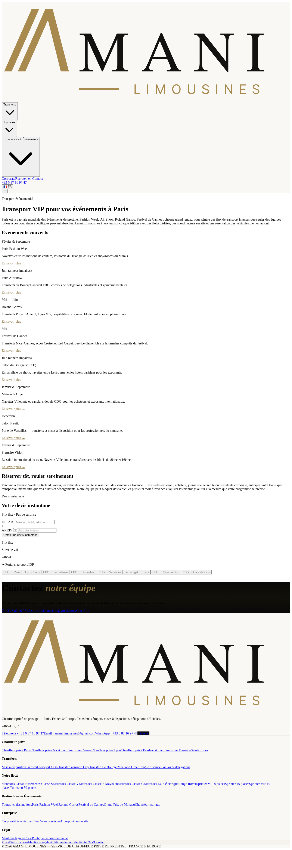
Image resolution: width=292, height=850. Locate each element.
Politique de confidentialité (50, 838)
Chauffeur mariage (147, 804)
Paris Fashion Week (45, 804)
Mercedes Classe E (14, 784)
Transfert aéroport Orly (73, 767)
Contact (37, 178)
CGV (28, 838)
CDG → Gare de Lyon (196, 572)
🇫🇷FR (7, 186)
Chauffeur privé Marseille (173, 750)
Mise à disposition (14, 767)
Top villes (9, 122)
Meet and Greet (128, 767)
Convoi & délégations (175, 767)
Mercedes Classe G (131, 784)
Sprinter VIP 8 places (210, 784)
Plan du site (80, 821)
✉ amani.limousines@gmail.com (52, 611)
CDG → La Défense (55, 572)
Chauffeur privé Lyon (106, 750)
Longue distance (150, 767)
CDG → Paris (11, 572)
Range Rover (187, 784)
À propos (66, 821)
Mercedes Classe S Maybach (98, 784)
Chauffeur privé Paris (16, 750)
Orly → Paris (32, 572)
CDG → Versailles (110, 572)
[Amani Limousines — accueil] (146, 100)
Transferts (9, 104)
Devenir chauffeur (27, 821)
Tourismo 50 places (23, 787)
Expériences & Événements (20, 139)
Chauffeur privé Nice (45, 750)
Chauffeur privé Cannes (75, 750)
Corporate (8, 178)
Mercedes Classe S (40, 784)
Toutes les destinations (17, 804)
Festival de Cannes (91, 804)
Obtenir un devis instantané (20, 535)
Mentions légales (13, 838)
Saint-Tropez (199, 750)
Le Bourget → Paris (137, 572)
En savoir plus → (13, 263)
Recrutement (23, 178)
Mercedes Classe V (66, 784)
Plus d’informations (15, 842)
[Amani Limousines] (146, 711)
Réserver (143, 733)
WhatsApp (82, 611)
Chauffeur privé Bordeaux (138, 750)
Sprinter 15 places (237, 784)
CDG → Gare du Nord (165, 572)
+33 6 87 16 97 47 (14, 182)
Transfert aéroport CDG (42, 767)
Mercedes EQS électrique (161, 784)
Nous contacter (50, 821)
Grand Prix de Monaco (119, 804)
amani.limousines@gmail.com (69, 733)
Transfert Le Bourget (103, 767)
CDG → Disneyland (83, 572)
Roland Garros (68, 804)
